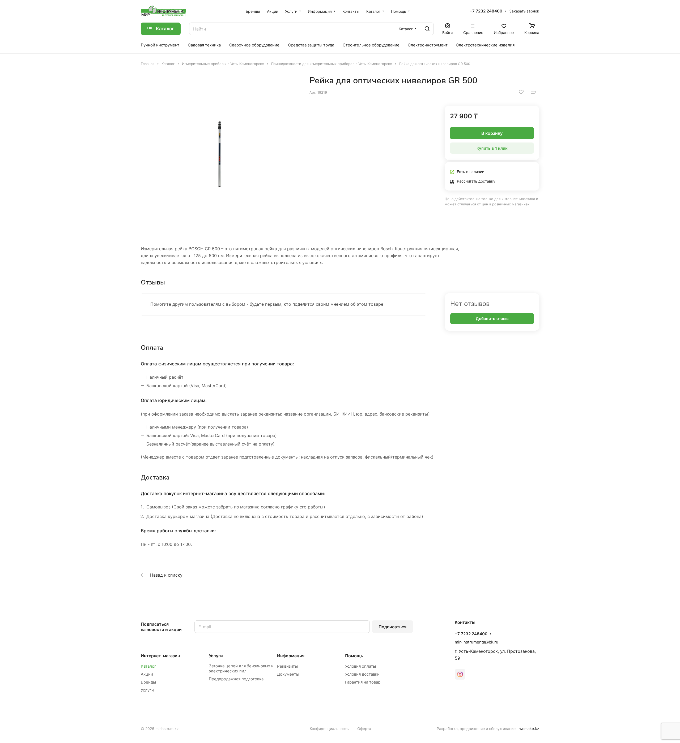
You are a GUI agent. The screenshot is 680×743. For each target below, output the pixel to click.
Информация (290, 655)
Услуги (147, 690)
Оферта (364, 728)
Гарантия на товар (362, 682)
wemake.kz (529, 728)
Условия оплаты (360, 666)
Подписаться (392, 626)
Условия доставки (362, 674)
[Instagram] (460, 674)
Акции (147, 674)
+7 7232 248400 (486, 11)
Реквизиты (287, 666)
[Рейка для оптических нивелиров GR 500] (220, 154)
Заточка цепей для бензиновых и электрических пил (241, 668)
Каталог (148, 666)
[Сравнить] (533, 91)
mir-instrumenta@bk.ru (476, 642)
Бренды (148, 682)
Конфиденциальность (329, 728)
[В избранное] (521, 91)
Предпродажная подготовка (236, 678)
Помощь (354, 655)
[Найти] (427, 29)
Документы (288, 674)
